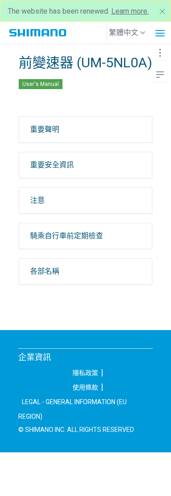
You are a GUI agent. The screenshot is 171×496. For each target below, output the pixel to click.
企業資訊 (34, 357)
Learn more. (130, 11)
